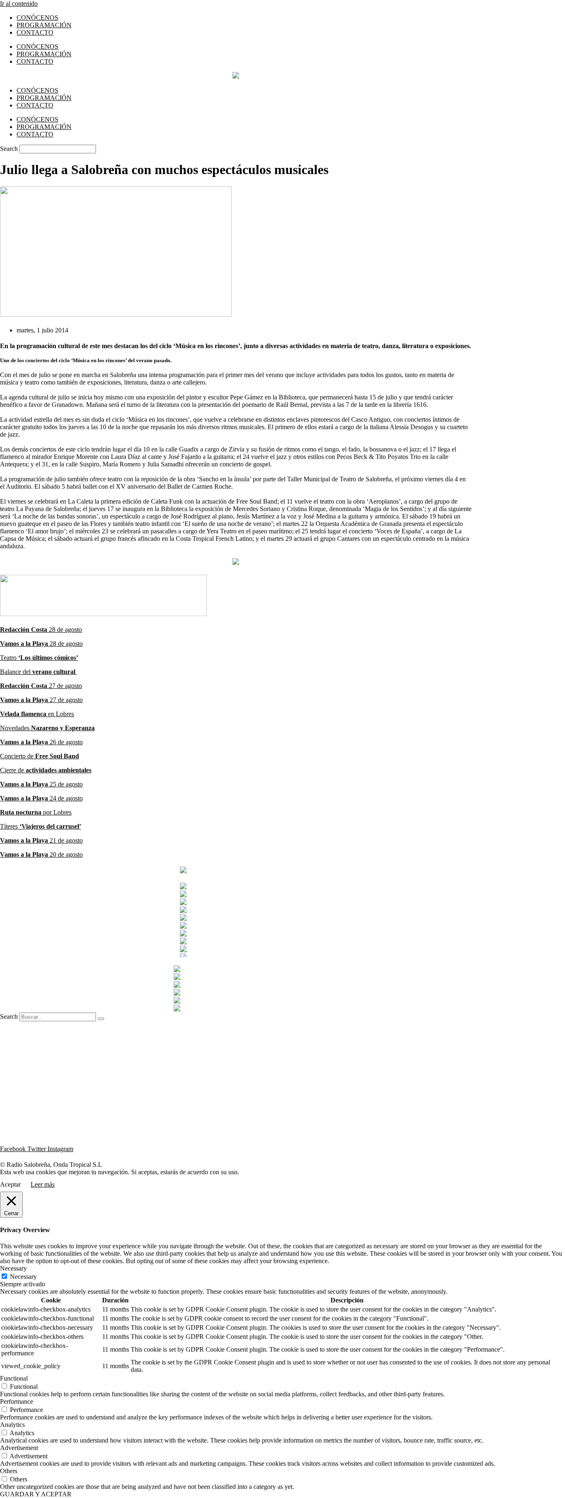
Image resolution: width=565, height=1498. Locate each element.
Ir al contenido (19, 3)
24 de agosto (41, 798)
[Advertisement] (236, 1079)
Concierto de (39, 756)
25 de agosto (41, 784)
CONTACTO (35, 32)
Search (9, 148)
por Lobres (36, 812)
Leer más (43, 1184)
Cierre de (45, 770)
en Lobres (61, 713)
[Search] (101, 1019)
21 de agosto (41, 840)
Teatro (39, 657)
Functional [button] (14, 1378)
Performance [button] (16, 1401)
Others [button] (8, 1470)
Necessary (23, 1276)
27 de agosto (41, 685)
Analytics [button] (12, 1424)
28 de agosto (41, 629)
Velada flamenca (24, 713)
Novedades (47, 727)
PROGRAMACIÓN (44, 25)
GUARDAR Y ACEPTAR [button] (36, 1494)
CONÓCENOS (37, 17)
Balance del (38, 671)
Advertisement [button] (19, 1447)
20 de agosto (41, 854)
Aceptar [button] (10, 1184)
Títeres (40, 826)
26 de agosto (41, 741)
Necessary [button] (13, 1268)
